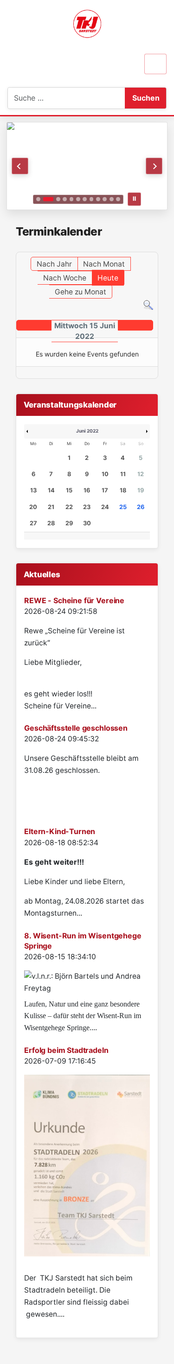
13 (33, 490)
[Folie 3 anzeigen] (58, 199)
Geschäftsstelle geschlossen (76, 728)
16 (87, 490)
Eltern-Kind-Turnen (59, 831)
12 (140, 474)
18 (123, 490)
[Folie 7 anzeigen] (85, 199)
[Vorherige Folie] (20, 166)
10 (105, 474)
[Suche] (148, 304)
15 (69, 490)
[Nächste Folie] (154, 166)
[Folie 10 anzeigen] (105, 199)
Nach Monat (104, 264)
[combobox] (54, 98)
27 (33, 523)
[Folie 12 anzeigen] (118, 199)
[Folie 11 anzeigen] (112, 199)
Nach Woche (64, 278)
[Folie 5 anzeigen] (72, 199)
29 (69, 523)
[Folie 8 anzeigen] (92, 199)
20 (33, 507)
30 (87, 523)
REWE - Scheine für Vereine (74, 600)
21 (51, 507)
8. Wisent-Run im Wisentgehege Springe (82, 940)
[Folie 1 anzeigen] (38, 199)
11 (123, 474)
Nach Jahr (54, 264)
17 (105, 490)
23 (86, 507)
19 (140, 490)
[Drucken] (155, 247)
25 (123, 507)
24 (105, 507)
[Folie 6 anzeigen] (78, 199)
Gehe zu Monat (80, 291)
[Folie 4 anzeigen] (65, 199)
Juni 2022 (87, 430)
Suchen (146, 97)
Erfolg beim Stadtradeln (66, 1050)
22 (69, 507)
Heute (107, 278)
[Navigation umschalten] (155, 64)
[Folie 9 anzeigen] (98, 199)
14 (51, 490)
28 (51, 523)
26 (140, 507)
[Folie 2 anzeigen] (48, 199)
